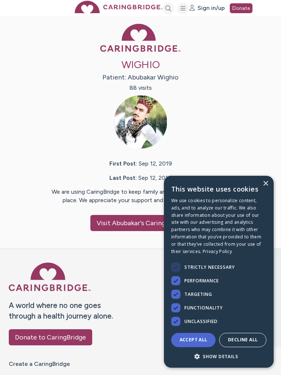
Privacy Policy (217, 251)
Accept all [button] (193, 340)
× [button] (265, 183)
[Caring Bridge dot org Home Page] (118, 11)
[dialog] (219, 272)
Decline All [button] (243, 340)
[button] (218, 356)
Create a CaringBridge (39, 363)
